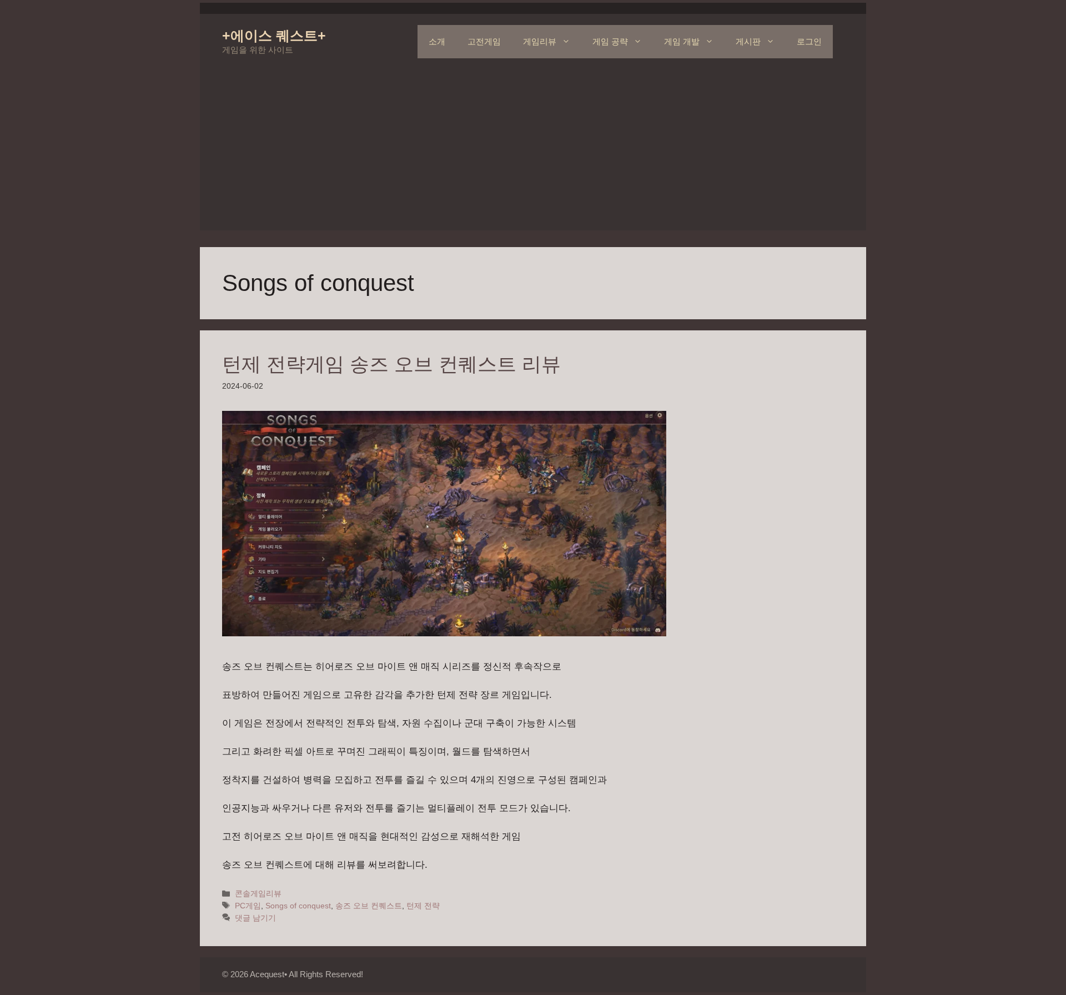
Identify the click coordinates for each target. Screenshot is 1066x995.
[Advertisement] (533, 152)
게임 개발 (682, 41)
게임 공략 (610, 41)
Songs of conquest (298, 905)
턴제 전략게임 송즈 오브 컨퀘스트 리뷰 (391, 364)
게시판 (748, 41)
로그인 (809, 41)
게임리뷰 (539, 41)
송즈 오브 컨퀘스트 (368, 905)
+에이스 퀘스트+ (274, 35)
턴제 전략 (423, 905)
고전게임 (484, 41)
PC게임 (248, 905)
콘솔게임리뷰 (258, 893)
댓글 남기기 (255, 917)
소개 (437, 41)
